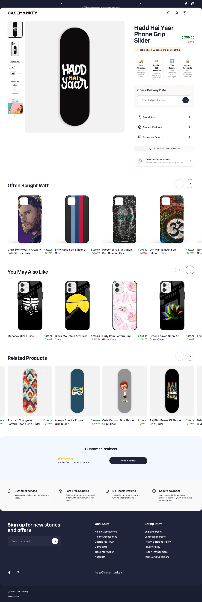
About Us (100, 556)
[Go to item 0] (15, 29)
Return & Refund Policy (158, 541)
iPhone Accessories (106, 536)
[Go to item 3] (15, 68)
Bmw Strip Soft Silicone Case (70, 251)
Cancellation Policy (155, 536)
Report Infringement (156, 551)
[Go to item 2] (15, 48)
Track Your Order (104, 551)
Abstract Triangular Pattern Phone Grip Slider (24, 422)
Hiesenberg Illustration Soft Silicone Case (117, 251)
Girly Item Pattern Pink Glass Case (116, 337)
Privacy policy (13, 596)
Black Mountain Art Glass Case (71, 337)
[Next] (139, 4)
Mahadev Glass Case (21, 336)
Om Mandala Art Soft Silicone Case (163, 251)
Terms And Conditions (157, 556)
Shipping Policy (153, 531)
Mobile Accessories (106, 531)
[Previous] (62, 4)
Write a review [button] (128, 460)
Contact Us (101, 546)
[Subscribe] (55, 541)
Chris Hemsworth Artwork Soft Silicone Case (24, 251)
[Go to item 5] (15, 106)
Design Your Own (104, 541)
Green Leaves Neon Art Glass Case (164, 337)
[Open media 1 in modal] (75, 77)
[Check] (185, 100)
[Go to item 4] (15, 87)
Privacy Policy (152, 546)
